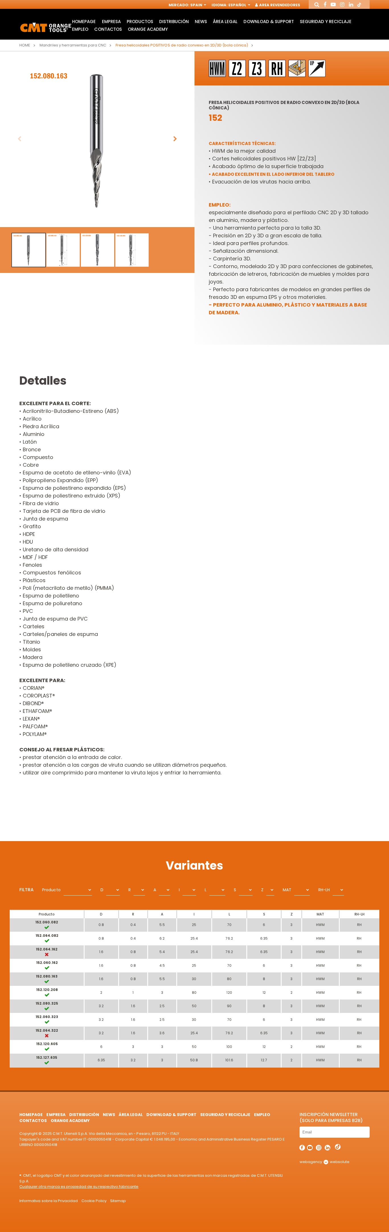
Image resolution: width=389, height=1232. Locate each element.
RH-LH (324, 890)
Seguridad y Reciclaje (325, 22)
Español (237, 5)
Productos (140, 22)
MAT (287, 890)
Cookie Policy (94, 1201)
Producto (51, 890)
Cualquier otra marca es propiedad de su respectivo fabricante (78, 1186)
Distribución (174, 22)
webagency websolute (324, 1161)
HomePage (84, 22)
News (201, 22)
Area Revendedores (279, 5)
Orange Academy (148, 29)
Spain (196, 5)
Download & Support (268, 22)
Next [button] (175, 139)
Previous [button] (19, 139)
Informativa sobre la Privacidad (48, 1201)
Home (24, 45)
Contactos (108, 29)
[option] (97, 139)
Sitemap (118, 1201)
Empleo (80, 29)
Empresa (111, 22)
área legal (225, 22)
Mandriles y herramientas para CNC (73, 45)
